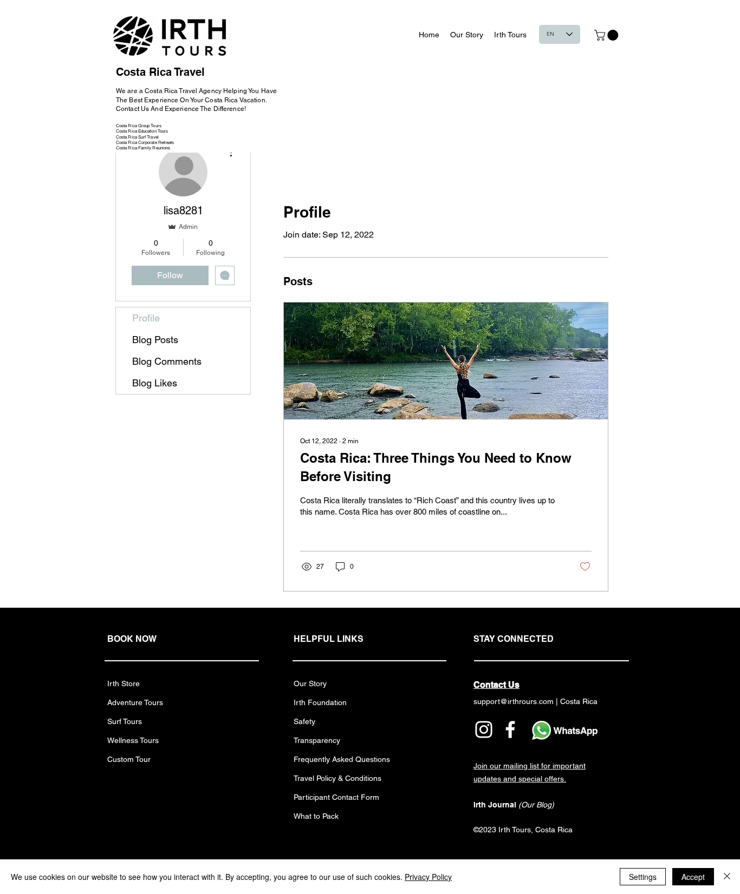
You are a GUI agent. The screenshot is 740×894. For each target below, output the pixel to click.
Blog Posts (155, 339)
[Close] (726, 876)
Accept (693, 876)
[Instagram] (483, 729)
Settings (643, 876)
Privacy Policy (428, 876)
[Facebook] (510, 729)
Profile (146, 318)
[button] (607, 35)
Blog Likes (154, 383)
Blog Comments (167, 361)
